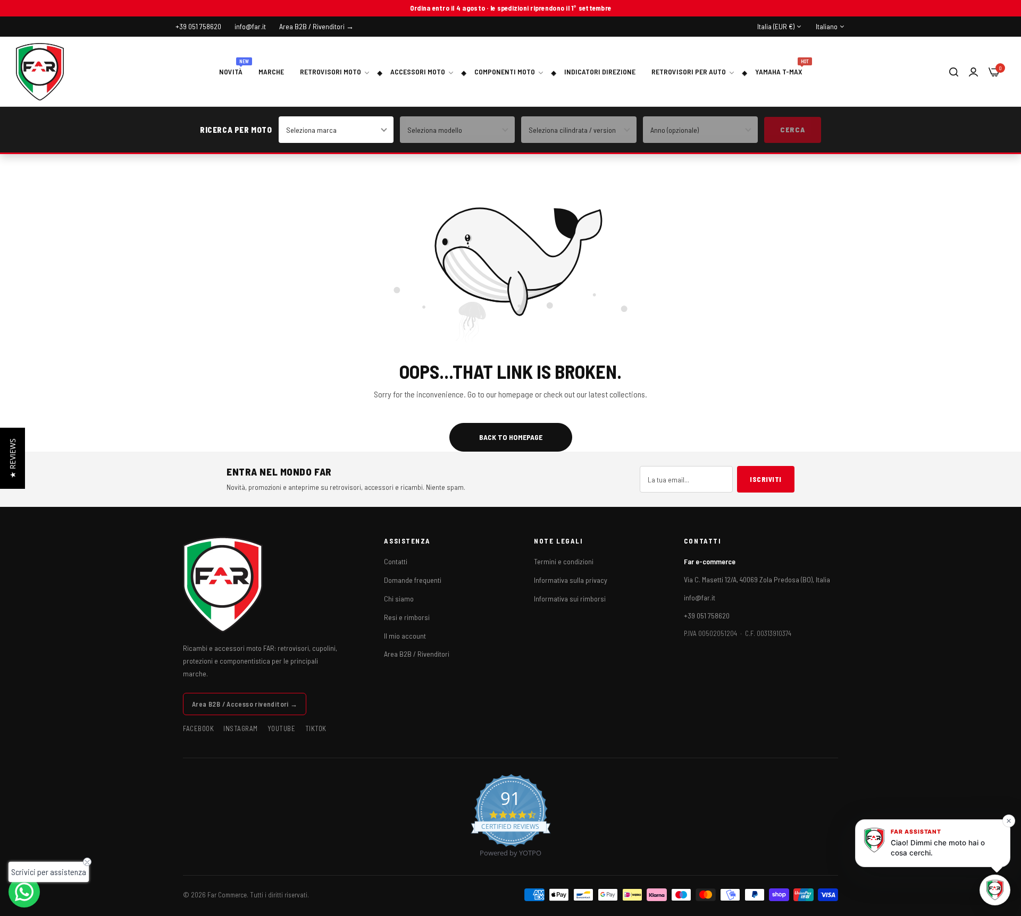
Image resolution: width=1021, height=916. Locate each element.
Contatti (395, 561)
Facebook (198, 728)
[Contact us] (24, 891)
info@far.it (699, 597)
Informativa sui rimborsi (570, 598)
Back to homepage (510, 437)
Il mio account (405, 635)
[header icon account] (973, 71)
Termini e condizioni (563, 561)
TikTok (316, 728)
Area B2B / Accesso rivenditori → (244, 704)
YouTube (281, 728)
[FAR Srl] (40, 71)
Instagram (240, 728)
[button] (12, 458)
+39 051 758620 (707, 615)
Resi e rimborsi (407, 617)
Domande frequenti (412, 579)
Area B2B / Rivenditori (416, 653)
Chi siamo (399, 598)
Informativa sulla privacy (570, 579)
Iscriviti (766, 479)
